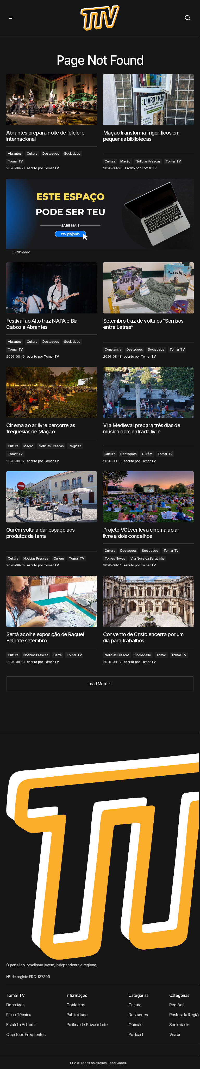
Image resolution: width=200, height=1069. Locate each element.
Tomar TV (15, 161)
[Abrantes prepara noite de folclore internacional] (51, 99)
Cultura (32, 153)
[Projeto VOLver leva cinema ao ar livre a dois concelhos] (148, 496)
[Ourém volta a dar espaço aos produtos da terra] (51, 496)
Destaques (50, 153)
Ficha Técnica (18, 1014)
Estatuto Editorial (21, 1024)
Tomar (161, 655)
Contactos (75, 1004)
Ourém (147, 454)
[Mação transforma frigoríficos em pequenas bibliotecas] (148, 99)
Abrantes (15, 153)
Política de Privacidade (87, 1024)
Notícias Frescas (148, 161)
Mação (125, 161)
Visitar (174, 1034)
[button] (11, 18)
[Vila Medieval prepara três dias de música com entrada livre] (148, 392)
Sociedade (72, 153)
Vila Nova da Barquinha (147, 558)
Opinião (135, 1024)
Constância (113, 349)
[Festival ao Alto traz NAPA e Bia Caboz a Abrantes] (51, 287)
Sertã (58, 655)
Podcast (135, 1034)
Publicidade (77, 1014)
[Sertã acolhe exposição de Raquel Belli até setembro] (51, 601)
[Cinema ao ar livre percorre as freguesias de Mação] (51, 392)
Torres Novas (115, 558)
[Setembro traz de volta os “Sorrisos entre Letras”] (148, 287)
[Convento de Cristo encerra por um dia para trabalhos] (148, 601)
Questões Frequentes (26, 1034)
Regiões (75, 446)
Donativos (15, 1004)
